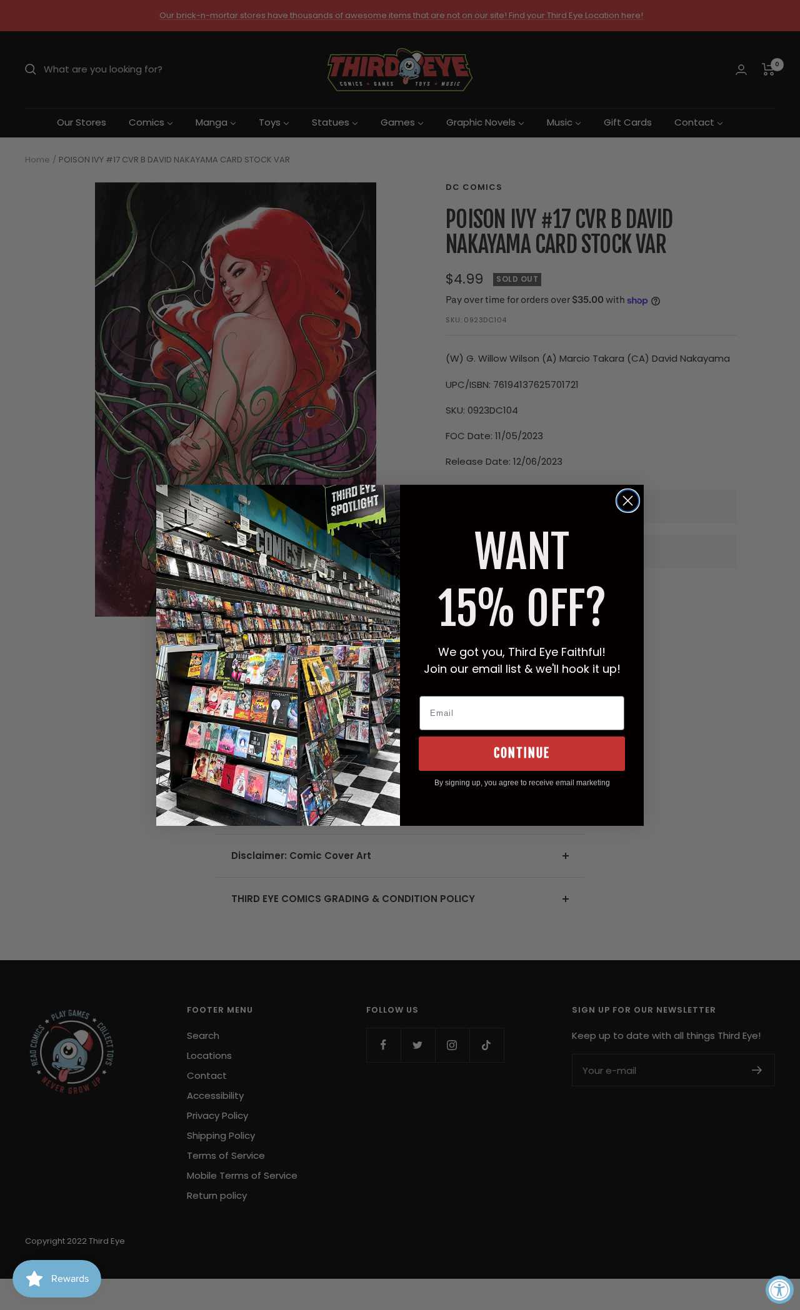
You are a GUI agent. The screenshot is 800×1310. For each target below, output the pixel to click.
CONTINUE (522, 753)
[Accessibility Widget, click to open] (780, 1290)
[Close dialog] (628, 501)
